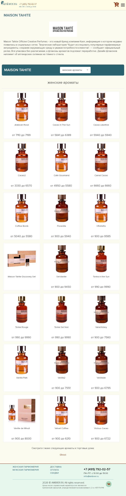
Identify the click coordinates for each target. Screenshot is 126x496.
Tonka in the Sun (101, 276)
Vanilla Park (21, 377)
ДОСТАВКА (55, 466)
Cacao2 (22, 175)
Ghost (63, 454)
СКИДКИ (54, 473)
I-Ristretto (101, 226)
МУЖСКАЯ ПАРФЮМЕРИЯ (26, 470)
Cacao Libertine (101, 125)
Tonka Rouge (21, 327)
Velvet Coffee (61, 428)
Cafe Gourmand (61, 175)
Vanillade (101, 377)
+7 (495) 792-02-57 (28, 4)
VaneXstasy (101, 327)
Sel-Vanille (61, 276)
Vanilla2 (61, 377)
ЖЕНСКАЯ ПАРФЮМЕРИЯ (26, 466)
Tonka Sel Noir (61, 327)
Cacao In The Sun (61, 125)
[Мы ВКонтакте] (108, 484)
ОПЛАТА (54, 470)
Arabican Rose (22, 125)
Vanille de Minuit (22, 428)
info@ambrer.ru (91, 476)
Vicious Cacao (101, 428)
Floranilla (61, 226)
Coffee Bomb (21, 226)
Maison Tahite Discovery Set (22, 276)
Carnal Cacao (101, 175)
